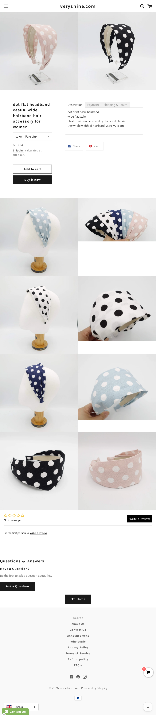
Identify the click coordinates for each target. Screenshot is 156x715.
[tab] (75, 105)
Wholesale (78, 641)
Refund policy (78, 659)
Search (78, 618)
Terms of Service (78, 653)
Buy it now (32, 180)
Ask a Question (17, 586)
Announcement (78, 635)
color (18, 136)
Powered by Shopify (94, 688)
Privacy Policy (78, 647)
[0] (148, 672)
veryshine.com (78, 6)
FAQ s (78, 665)
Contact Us (78, 629)
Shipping (18, 150)
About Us (78, 624)
